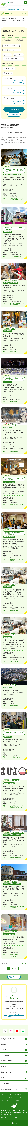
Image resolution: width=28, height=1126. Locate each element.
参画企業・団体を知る (7, 1060)
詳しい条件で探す (14, 114)
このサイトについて (6, 1094)
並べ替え (10, 132)
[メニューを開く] (25, 2)
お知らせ (3, 1077)
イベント (3, 1049)
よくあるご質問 (18, 1097)
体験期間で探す (7, 35)
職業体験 (3, 1044)
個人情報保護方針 (19, 1094)
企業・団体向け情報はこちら (13, 976)
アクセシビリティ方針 (6, 1097)
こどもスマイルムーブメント (9, 1039)
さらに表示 (19, 82)
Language (17, 1100)
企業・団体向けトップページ (9, 1089)
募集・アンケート (6, 1072)
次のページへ (20, 963)
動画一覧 (3, 1066)
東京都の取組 (5, 1055)
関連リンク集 (4, 1100)
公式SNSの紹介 (5, 1083)
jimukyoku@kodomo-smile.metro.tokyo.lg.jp (16, 1112)
